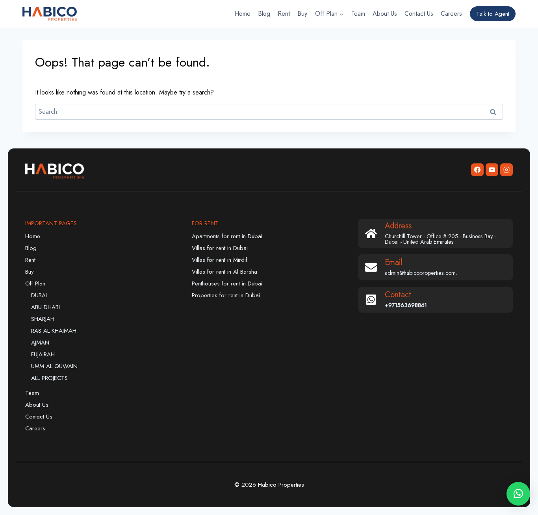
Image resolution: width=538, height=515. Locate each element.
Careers (451, 13)
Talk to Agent (492, 13)
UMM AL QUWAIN (54, 366)
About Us (385, 13)
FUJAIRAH (43, 354)
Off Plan (35, 283)
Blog (264, 13)
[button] (518, 494)
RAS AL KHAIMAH (53, 330)
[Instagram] (506, 169)
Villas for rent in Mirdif (219, 260)
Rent (284, 13)
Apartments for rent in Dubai (227, 236)
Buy (302, 13)
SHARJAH (42, 319)
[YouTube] (492, 169)
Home (242, 13)
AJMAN (40, 342)
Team (358, 13)
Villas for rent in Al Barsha (224, 271)
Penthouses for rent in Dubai (227, 283)
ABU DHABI (45, 307)
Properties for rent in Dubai (226, 295)
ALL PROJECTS (49, 378)
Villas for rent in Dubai (220, 248)
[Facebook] (477, 169)
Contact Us (418, 13)
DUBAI (39, 295)
